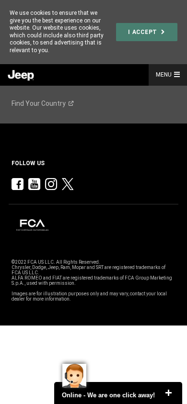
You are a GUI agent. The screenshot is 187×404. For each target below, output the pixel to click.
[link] (146, 32)
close (168, 393)
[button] (179, 75)
